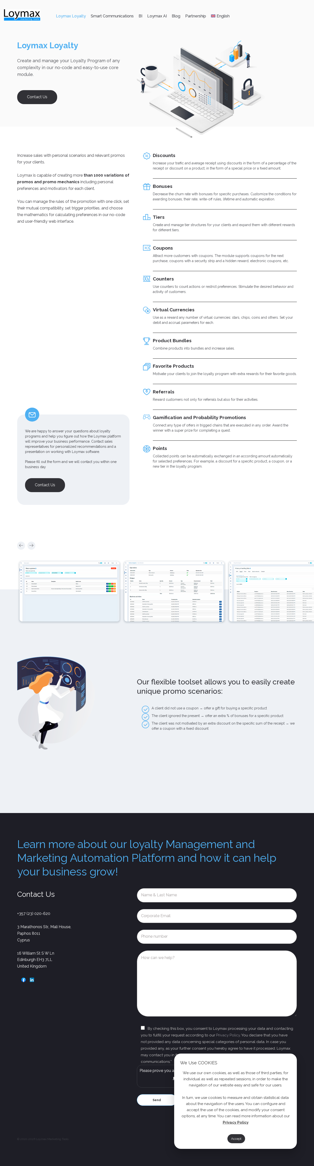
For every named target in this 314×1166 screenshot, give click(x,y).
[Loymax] (22, 16)
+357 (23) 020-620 (33, 913)
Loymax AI (157, 16)
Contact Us (37, 97)
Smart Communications (112, 16)
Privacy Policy (228, 1035)
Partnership (195, 16)
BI (140, 16)
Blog (176, 16)
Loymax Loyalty (71, 16)
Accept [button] (236, 1139)
